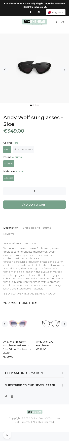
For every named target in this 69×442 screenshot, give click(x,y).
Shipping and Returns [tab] (37, 227)
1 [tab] (31, 105)
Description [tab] (11, 227)
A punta (8, 163)
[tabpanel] (34, 68)
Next (64, 70)
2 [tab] (33, 105)
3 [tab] (36, 105)
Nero (7, 149)
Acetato (8, 177)
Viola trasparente (23, 149)
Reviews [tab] (8, 233)
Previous (5, 70)
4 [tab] (38, 105)
